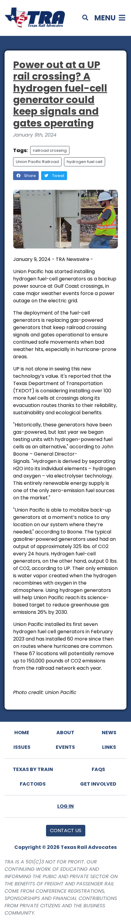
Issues (21, 747)
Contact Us (65, 830)
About (65, 732)
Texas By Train (33, 769)
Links (109, 747)
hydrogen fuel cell (84, 161)
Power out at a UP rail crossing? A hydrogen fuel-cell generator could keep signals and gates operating (60, 94)
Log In (65, 806)
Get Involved (98, 783)
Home (21, 732)
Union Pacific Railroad (37, 161)
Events (65, 747)
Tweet (57, 175)
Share (29, 175)
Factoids (33, 783)
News (109, 732)
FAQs (98, 769)
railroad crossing (50, 150)
